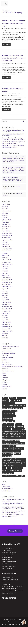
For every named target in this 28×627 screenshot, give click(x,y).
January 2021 (6, 224)
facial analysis (6, 429)
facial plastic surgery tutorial (11, 440)
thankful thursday (7, 473)
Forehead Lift (6, 559)
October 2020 (6, 226)
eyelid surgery (19, 426)
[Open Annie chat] (23, 622)
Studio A (4, 384)
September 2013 (7, 331)
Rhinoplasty (5, 380)
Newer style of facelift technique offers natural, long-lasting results (13, 138)
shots (9, 468)
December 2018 (7, 249)
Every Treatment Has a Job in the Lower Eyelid (13, 131)
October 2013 (6, 329)
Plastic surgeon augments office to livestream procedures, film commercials (14, 160)
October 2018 (6, 251)
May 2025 (5, 209)
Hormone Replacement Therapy (12, 366)
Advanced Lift (6, 349)
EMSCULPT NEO (6, 584)
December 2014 (7, 306)
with (23, 476)
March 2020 (5, 231)
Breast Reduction (7, 564)
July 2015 (5, 291)
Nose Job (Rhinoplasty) (9, 553)
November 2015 (7, 282)
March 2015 (5, 300)
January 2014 (6, 324)
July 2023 (5, 213)
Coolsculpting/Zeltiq (8, 353)
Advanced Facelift (8, 548)
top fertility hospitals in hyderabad (10, 178)
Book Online (15, 531)
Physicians (5, 378)
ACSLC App (12, 398)
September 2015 (7, 286)
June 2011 (5, 338)
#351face (5, 398)
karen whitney (19, 448)
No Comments (14, 95)
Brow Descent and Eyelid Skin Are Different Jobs (13, 135)
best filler (22, 405)
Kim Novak (5, 451)
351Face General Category (10, 346)
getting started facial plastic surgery (13, 443)
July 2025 (5, 206)
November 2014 (7, 309)
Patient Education (7, 453)
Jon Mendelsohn (7, 28)
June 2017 (5, 258)
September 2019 (7, 240)
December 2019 (7, 233)
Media (4, 373)
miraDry (12, 451)
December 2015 (7, 280)
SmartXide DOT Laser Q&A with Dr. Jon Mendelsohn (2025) (13, 146)
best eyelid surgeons (8, 403)
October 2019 (6, 238)
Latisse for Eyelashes (8, 593)
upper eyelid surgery (8, 476)
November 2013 (7, 327)
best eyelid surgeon (16, 400)
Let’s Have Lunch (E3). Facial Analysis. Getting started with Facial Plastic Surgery (14, 23)
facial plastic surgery (18, 429)
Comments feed (7, 489)
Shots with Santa (17, 468)
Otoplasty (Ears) (7, 555)
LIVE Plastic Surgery (18, 28)
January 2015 (6, 304)
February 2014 (6, 322)
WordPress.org (6, 491)
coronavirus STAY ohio (9, 416)
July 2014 (5, 315)
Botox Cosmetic (17, 408)
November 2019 (7, 235)
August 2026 (6, 204)
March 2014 (5, 320)
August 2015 (5, 289)
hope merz (5, 446)
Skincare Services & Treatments (12, 591)
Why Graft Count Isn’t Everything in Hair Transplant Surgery (13, 142)
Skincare (4, 382)
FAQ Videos (5, 362)
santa (4, 468)
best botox (5, 400)
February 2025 (6, 211)
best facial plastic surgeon (10, 405)
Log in (3, 484)
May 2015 (5, 295)
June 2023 (5, 215)
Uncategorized (5, 95)
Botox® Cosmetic (7, 577)
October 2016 (6, 262)
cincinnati (5, 411)
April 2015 (5, 298)
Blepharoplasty (7, 351)
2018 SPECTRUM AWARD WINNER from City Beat (13, 180)
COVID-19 (5, 355)
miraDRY (4, 375)
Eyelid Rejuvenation (8, 357)
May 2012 (5, 335)
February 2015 (6, 302)
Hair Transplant (7, 568)
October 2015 (6, 284)
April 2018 (5, 253)
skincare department (15, 470)
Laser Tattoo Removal (9, 588)
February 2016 (6, 278)
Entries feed (6, 486)
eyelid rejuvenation (8, 426)
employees (18, 424)
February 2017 (6, 260)
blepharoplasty (6, 408)
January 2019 (6, 246)
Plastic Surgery (6, 456)
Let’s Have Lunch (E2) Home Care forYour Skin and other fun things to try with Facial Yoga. (14, 58)
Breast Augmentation (9, 562)
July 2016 (5, 269)
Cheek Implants (7, 557)
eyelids (4, 360)
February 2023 (6, 220)
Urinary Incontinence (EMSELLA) (12, 586)
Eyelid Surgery (6, 550)
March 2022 (5, 222)
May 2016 (5, 273)
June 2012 (5, 333)
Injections (5, 369)
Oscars (18, 451)
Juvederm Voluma (7, 448)
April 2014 (5, 318)
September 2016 (7, 264)
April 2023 (5, 218)
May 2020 (5, 229)
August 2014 (5, 313)
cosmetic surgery (7, 418)
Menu (5, 4)
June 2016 (5, 271)
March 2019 (5, 244)
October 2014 (6, 311)
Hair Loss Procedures (8, 566)
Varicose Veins (6, 582)
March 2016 (5, 275)
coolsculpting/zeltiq (8, 413)
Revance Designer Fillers (10, 580)
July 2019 (4, 242)
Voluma (4, 389)
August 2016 (5, 266)
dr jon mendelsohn (7, 424)
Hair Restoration (7, 364)
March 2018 (5, 255)
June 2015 (5, 293)
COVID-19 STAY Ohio (8, 421)
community (13, 411)
